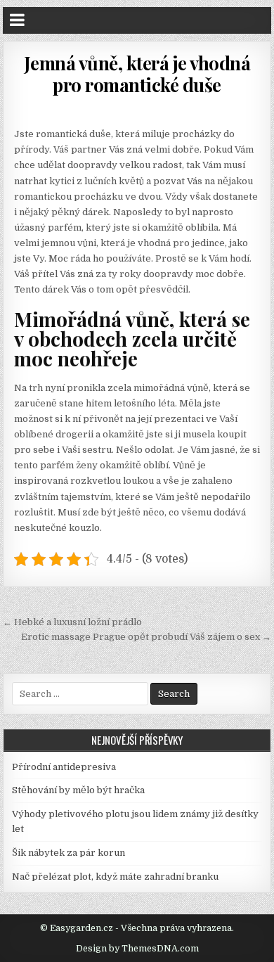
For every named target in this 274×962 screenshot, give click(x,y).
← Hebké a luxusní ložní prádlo (72, 622)
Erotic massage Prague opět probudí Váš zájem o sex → (146, 636)
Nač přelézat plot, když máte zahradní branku (115, 876)
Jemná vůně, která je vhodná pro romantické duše (137, 74)
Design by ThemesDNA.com (137, 949)
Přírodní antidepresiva (64, 767)
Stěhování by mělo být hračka (78, 790)
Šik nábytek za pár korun (68, 852)
